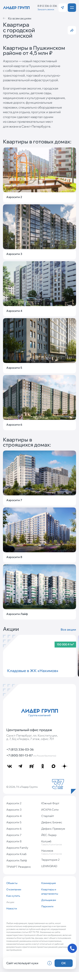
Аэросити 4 (13, 816)
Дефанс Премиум (53, 828)
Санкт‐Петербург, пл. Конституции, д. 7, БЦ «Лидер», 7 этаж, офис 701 (32, 737)
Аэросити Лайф (16, 860)
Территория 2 (50, 859)
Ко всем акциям (19, 18)
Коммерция (48, 883)
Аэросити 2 (13, 803)
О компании (13, 889)
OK (63, 963)
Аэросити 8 (13, 841)
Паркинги (47, 906)
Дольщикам (48, 900)
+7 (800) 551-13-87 (31, 755)
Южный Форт (50, 803)
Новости (11, 908)
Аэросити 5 (13, 822)
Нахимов (51, 852)
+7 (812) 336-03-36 (20, 749)
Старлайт (47, 816)
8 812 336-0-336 (47, 5)
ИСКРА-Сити (50, 809)
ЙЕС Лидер (48, 835)
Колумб (51, 843)
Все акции (68, 629)
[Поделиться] (72, 30)
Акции (10, 902)
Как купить (13, 895)
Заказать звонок (45, 9)
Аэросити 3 (13, 809)
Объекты (11, 883)
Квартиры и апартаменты (49, 891)
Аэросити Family (17, 847)
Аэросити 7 (13, 835)
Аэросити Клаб (16, 854)
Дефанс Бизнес (51, 822)
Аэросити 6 (13, 828)
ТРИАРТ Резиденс (18, 866)
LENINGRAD (49, 866)
